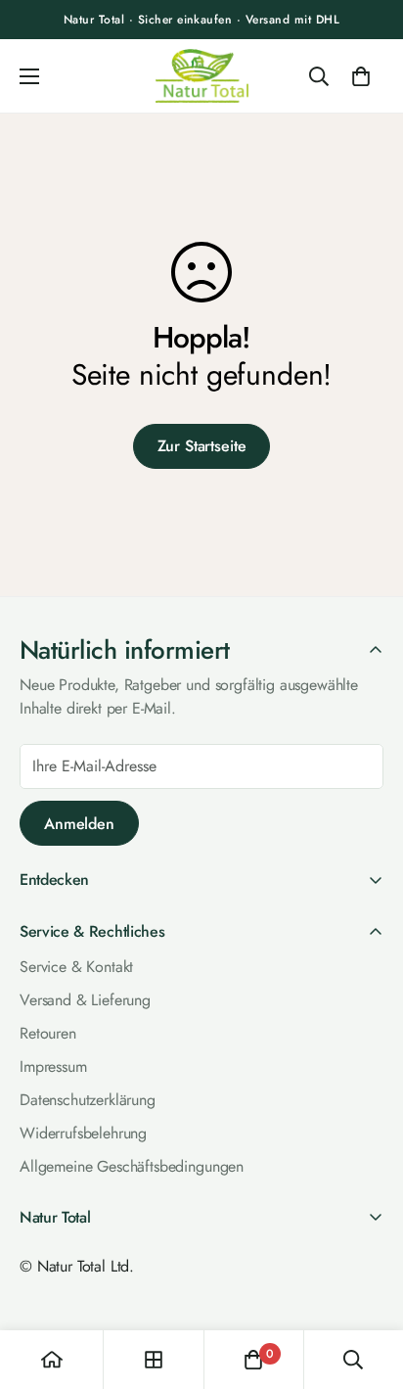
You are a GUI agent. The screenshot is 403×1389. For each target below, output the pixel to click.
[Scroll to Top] (367, 1282)
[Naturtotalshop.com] (202, 76)
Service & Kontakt (76, 966)
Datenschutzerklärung (88, 1099)
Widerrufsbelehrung (83, 1133)
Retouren (48, 1033)
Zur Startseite (201, 446)
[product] (52, 1359)
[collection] (153, 1359)
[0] (360, 76)
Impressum (53, 1066)
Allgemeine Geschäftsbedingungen (132, 1166)
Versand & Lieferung (85, 1000)
